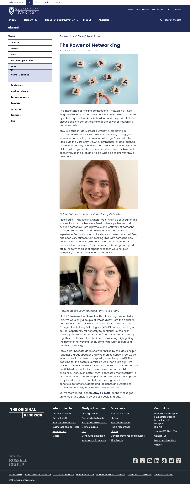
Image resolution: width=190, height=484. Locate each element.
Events (14, 48)
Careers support (20, 97)
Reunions (16, 115)
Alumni (13, 27)
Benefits (15, 103)
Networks (16, 109)
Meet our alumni (20, 91)
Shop (13, 54)
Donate (15, 42)
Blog (13, 121)
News (13, 66)
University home (68, 36)
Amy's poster (101, 393)
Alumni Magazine (20, 74)
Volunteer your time (22, 60)
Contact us (17, 85)
